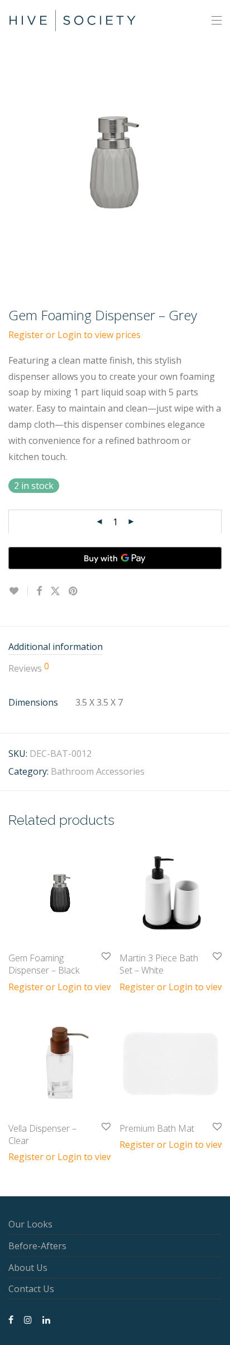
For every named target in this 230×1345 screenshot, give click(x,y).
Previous (10, 162)
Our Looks (30, 1224)
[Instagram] (28, 1319)
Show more (26, 986)
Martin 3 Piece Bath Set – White (158, 964)
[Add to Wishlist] (18, 591)
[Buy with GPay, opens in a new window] (115, 558)
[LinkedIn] (46, 1319)
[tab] (115, 647)
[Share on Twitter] (55, 591)
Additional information (55, 646)
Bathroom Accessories (98, 771)
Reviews (28, 668)
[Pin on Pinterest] (74, 591)
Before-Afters (37, 1246)
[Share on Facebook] (39, 591)
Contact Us (31, 1289)
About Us (27, 1267)
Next (219, 162)
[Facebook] (10, 1319)
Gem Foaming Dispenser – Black (43, 964)
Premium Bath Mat (156, 1128)
